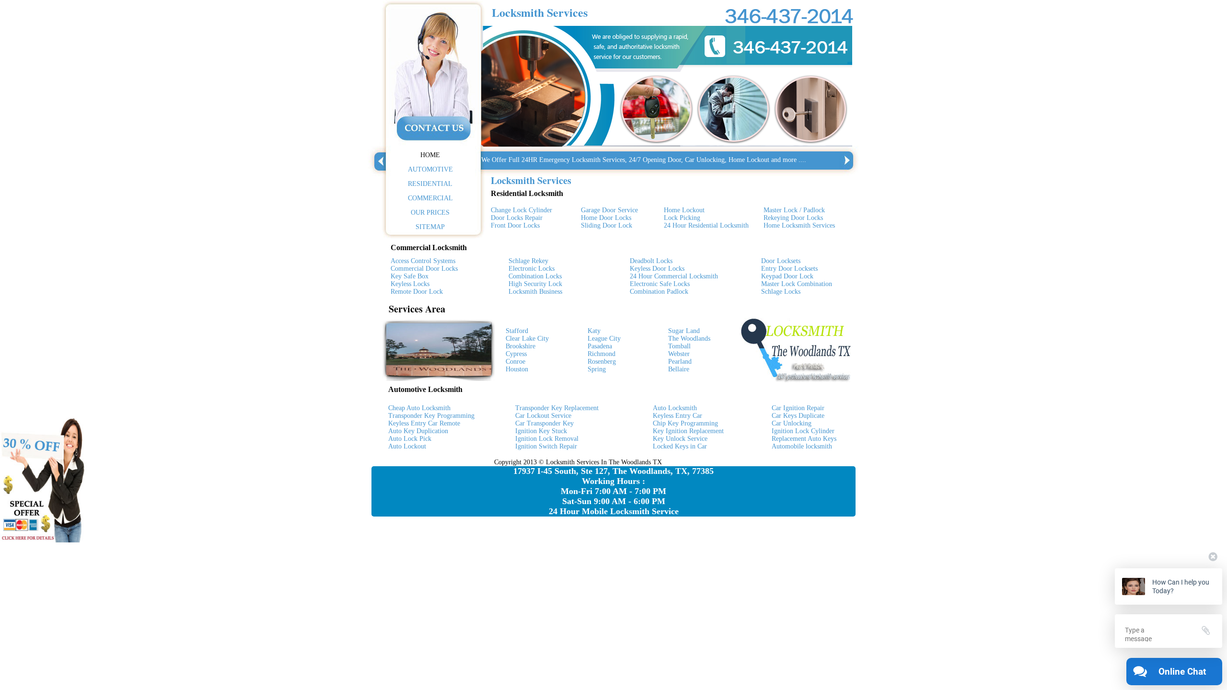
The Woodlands (689, 338)
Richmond (601, 353)
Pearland (680, 361)
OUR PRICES (430, 212)
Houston (517, 369)
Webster (679, 353)
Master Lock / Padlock (794, 210)
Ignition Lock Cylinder (803, 431)
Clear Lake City (527, 338)
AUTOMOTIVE (430, 169)
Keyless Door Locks (657, 268)
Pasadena (600, 346)
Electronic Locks (532, 268)
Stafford (517, 330)
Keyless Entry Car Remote (424, 423)
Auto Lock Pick (409, 438)
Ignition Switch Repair (546, 446)
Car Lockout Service (543, 415)
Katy (594, 330)
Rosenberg (602, 361)
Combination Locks (535, 276)
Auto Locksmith (675, 408)
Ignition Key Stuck (541, 431)
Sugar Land (684, 330)
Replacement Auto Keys (804, 438)
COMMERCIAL (430, 198)
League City (604, 338)
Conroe (515, 361)
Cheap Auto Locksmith (419, 408)
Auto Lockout (407, 446)
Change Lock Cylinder (521, 210)
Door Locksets (780, 260)
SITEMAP (430, 226)
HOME (430, 155)
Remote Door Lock (417, 291)
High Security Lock (535, 284)
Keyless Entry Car (677, 415)
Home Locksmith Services (799, 225)
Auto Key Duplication (418, 431)
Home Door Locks (606, 217)
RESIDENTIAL (430, 183)
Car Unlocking (791, 423)
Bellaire (678, 369)
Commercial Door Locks (424, 268)
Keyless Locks (410, 284)
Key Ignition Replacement (688, 431)
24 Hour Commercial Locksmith (674, 276)
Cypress (516, 353)
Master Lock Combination (796, 284)
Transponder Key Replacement (557, 408)
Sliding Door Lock (606, 225)
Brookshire (520, 346)
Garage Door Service (609, 210)
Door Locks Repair (517, 217)
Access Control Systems (423, 260)
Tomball (679, 346)
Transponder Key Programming (431, 415)
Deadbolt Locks (651, 260)
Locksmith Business (535, 291)
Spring (597, 369)
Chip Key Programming (685, 423)
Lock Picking (682, 217)
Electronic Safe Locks (660, 284)
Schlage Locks (780, 291)
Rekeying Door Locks (793, 217)
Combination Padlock (659, 291)
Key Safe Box (409, 276)
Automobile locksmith (802, 446)
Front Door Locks (515, 225)
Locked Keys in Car (680, 446)
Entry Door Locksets (789, 268)
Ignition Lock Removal (547, 438)
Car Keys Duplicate (798, 415)
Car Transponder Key (544, 423)
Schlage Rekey (528, 260)
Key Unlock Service (680, 438)
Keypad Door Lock (787, 276)
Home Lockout (684, 210)
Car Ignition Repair (798, 408)
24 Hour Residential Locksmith (706, 225)
